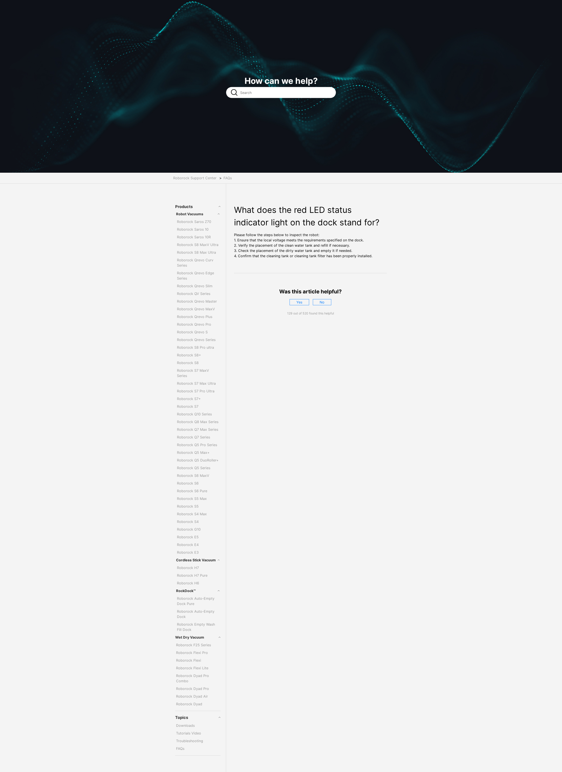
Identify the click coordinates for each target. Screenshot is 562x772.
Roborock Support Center (194, 178)
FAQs (227, 178)
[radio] (299, 302)
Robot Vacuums (189, 214)
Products (184, 206)
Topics (181, 717)
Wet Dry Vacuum (189, 637)
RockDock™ (186, 591)
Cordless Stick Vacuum (196, 560)
